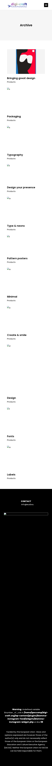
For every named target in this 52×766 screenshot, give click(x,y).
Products (11, 82)
